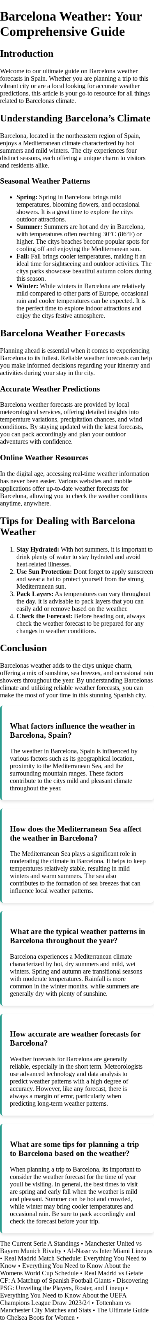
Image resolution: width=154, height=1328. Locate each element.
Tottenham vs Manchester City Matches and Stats (65, 1306)
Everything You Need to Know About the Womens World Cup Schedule (65, 1269)
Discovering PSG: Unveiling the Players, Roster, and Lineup (74, 1284)
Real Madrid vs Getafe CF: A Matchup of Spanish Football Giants (71, 1277)
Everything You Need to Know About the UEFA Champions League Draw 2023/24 (63, 1299)
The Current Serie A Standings (39, 1243)
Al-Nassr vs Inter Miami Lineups (109, 1250)
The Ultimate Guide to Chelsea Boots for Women (74, 1314)
